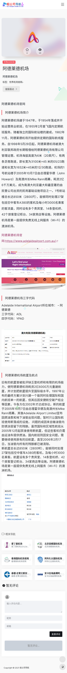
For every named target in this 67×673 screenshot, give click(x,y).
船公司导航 (24, 668)
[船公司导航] (13, 4)
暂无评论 (12, 586)
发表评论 (56, 634)
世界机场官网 (9, 62)
